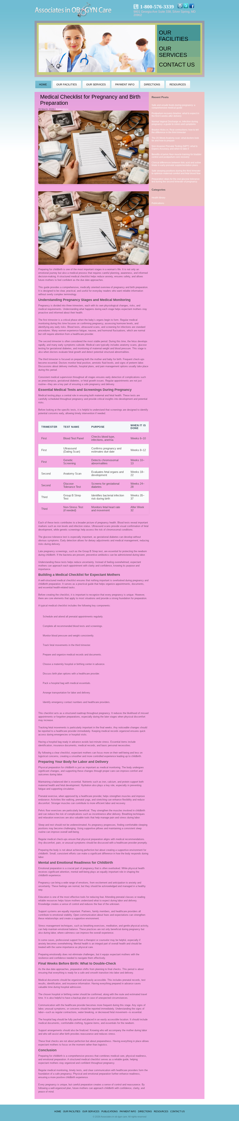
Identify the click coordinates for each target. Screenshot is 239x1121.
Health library (158, 197)
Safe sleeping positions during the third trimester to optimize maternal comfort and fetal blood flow (176, 172)
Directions (145, 1111)
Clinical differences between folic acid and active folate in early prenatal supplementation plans (176, 164)
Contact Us (177, 1111)
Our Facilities (173, 35)
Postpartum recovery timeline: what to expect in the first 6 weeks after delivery (175, 114)
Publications (62, 109)
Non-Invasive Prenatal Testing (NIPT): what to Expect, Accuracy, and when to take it (175, 147)
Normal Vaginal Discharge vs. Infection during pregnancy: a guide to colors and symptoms (175, 122)
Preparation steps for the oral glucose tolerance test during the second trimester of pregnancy (176, 180)
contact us (177, 65)
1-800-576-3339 (157, 7)
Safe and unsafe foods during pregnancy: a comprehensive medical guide (173, 106)
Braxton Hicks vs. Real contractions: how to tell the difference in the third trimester (175, 131)
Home (57, 1111)
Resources (161, 1111)
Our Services (173, 51)
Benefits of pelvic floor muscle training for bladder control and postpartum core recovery (176, 155)
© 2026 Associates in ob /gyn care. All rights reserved (119, 1116)
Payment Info (128, 1111)
